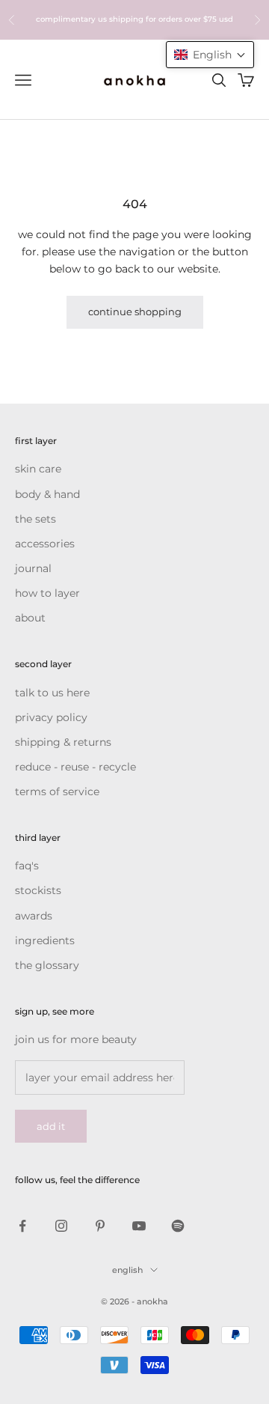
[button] (210, 54)
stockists (38, 890)
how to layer (47, 593)
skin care (38, 468)
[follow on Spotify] (177, 1225)
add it (51, 1126)
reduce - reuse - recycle (75, 767)
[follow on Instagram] (61, 1225)
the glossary (47, 965)
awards (33, 916)
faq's (27, 865)
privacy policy (51, 717)
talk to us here (52, 692)
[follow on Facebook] (22, 1225)
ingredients (45, 940)
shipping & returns (63, 742)
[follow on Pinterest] (100, 1225)
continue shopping (135, 311)
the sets (35, 519)
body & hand (47, 494)
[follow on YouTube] (139, 1225)
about (30, 617)
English (127, 1270)
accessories (45, 543)
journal (33, 568)
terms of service (57, 791)
